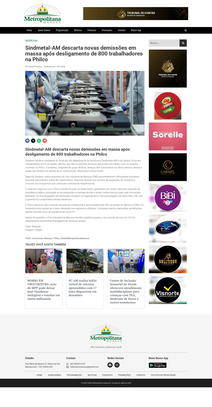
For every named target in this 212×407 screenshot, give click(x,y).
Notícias (78, 30)
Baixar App (136, 30)
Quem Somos (44, 30)
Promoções (107, 30)
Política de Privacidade (163, 375)
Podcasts (92, 30)
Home (29, 30)
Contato (121, 30)
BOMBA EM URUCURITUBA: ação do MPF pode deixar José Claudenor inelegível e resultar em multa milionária (43, 290)
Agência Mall (126, 383)
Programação (62, 30)
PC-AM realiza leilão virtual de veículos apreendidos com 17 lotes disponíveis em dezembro (83, 288)
